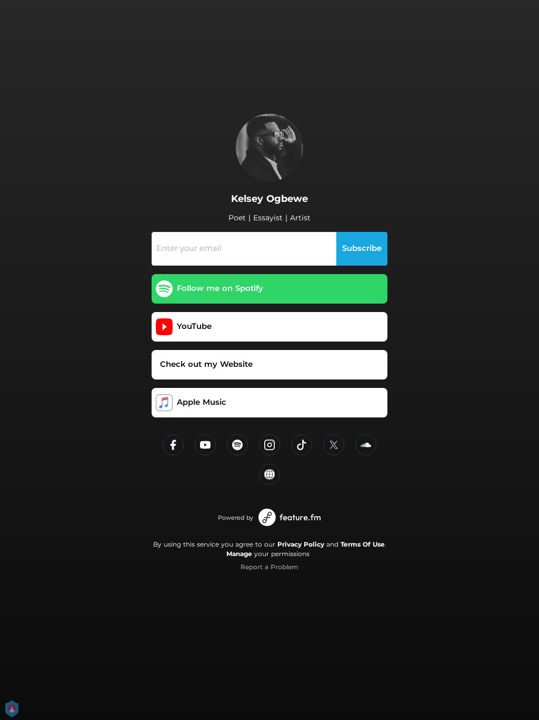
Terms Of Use (363, 544)
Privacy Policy (300, 544)
